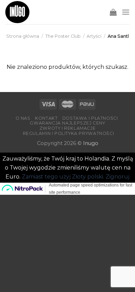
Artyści (94, 36)
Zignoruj (117, 176)
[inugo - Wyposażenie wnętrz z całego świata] (17, 12)
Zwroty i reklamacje (67, 128)
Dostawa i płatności (90, 118)
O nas (23, 118)
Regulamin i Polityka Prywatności (68, 133)
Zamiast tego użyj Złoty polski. (63, 176)
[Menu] (126, 11)
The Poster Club (63, 36)
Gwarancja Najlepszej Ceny (67, 123)
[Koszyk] (113, 12)
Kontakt (46, 118)
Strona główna (22, 36)
